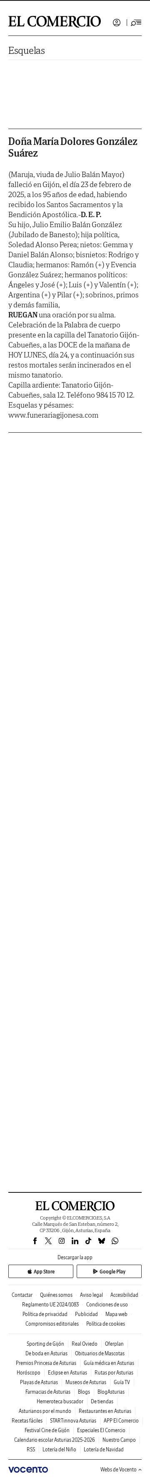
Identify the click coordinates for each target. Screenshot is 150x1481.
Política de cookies (105, 1324)
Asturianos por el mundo (45, 1411)
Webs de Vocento (118, 1469)
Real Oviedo (85, 1344)
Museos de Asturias (85, 1382)
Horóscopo (28, 1372)
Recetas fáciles (27, 1421)
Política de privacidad (45, 1314)
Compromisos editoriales (52, 1324)
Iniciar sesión (117, 23)
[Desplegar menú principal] (136, 23)
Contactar (22, 1295)
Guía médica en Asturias (109, 1363)
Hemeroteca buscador (60, 1401)
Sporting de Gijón (45, 1344)
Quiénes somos (56, 1295)
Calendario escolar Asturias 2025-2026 (54, 1440)
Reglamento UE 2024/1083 (50, 1304)
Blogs (84, 1392)
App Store (44, 1271)
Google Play (112, 1271)
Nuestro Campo (119, 1440)
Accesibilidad (124, 1295)
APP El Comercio (121, 1421)
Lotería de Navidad (104, 1449)
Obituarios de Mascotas (100, 1353)
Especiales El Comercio (101, 1430)
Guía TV (122, 1382)
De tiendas (102, 1401)
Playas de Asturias (39, 1382)
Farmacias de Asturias (47, 1392)
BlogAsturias (111, 1392)
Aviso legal (91, 1295)
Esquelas (26, 50)
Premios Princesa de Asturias (46, 1363)
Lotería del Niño (59, 1449)
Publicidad (86, 1314)
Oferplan (114, 1344)
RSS (31, 1449)
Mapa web (116, 1314)
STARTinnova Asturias (73, 1421)
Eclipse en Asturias (67, 1372)
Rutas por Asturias (114, 1372)
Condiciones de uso (107, 1304)
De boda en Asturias (46, 1353)
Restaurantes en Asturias (105, 1411)
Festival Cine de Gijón (47, 1430)
